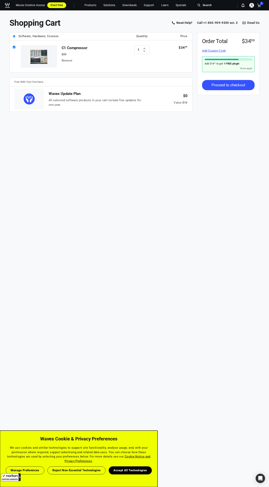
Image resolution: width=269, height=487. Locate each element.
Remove (67, 60)
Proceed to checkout (228, 85)
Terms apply (246, 68)
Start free (56, 5)
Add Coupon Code (214, 50)
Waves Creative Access (30, 5)
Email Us (253, 23)
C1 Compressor (74, 48)
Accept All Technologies (130, 470)
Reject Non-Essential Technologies (76, 470)
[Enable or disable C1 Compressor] (14, 47)
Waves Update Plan (65, 93)
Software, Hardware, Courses (39, 36)
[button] (11, 477)
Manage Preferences (25, 470)
